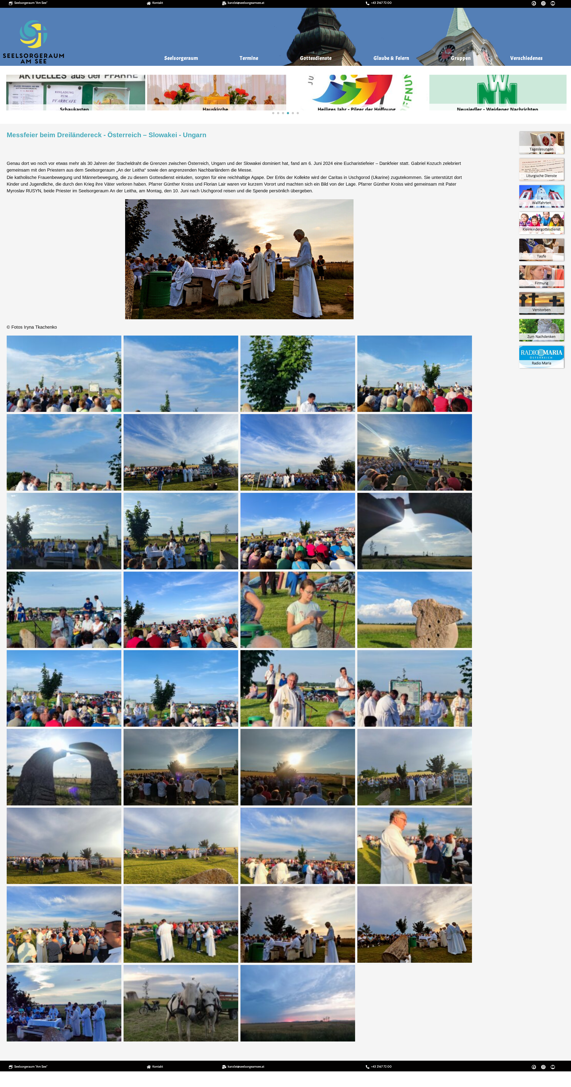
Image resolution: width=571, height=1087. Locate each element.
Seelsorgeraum (181, 58)
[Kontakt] (149, 3)
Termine (249, 58)
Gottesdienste (316, 58)
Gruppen (461, 58)
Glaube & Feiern (392, 58)
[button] (9, 92)
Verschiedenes (526, 58)
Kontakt (157, 3)
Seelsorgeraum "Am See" (31, 3)
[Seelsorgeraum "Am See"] (10, 3)
